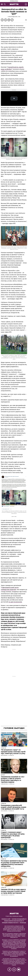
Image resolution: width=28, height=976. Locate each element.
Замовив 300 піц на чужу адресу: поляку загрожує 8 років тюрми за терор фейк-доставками (13, 891)
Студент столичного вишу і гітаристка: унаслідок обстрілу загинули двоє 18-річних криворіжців (12, 835)
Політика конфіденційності (19, 919)
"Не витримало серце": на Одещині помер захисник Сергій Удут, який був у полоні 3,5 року (13, 751)
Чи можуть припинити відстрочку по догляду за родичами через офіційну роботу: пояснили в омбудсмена (14, 863)
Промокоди (23, 922)
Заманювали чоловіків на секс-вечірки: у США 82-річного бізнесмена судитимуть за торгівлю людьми (13, 779)
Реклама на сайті (6, 919)
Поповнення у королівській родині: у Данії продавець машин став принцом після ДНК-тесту (13, 807)
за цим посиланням (15, 602)
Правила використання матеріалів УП (14, 920)
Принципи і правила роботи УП (10, 922)
